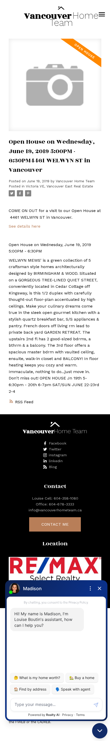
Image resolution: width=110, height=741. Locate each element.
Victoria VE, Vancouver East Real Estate (59, 186)
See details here (24, 226)
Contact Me (55, 524)
